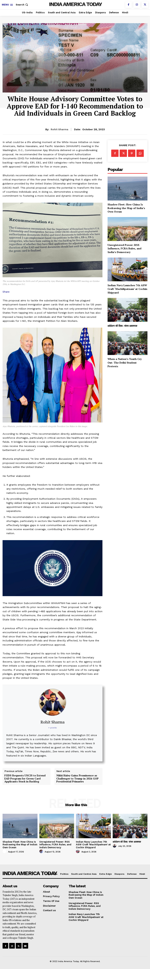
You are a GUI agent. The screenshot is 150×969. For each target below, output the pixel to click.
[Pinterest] (131, 153)
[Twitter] (145, 4)
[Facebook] (128, 4)
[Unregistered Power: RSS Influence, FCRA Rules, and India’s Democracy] (127, 229)
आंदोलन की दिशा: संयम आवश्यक (122, 325)
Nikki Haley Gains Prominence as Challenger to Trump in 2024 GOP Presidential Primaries (77, 778)
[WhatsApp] (140, 153)
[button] (22, 4)
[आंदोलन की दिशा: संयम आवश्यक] (127, 310)
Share (6, 291)
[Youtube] (25, 946)
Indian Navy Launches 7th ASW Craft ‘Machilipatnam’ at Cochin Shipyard (127, 288)
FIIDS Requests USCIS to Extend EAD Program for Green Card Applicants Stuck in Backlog (25, 778)
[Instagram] (137, 4)
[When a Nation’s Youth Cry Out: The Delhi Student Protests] (127, 343)
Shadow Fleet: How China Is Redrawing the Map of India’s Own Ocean (126, 208)
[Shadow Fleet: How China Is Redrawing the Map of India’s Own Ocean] (127, 188)
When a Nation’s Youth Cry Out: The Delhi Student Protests (125, 362)
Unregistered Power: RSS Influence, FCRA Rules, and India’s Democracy (124, 248)
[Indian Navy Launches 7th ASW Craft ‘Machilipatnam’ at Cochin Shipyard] (127, 269)
